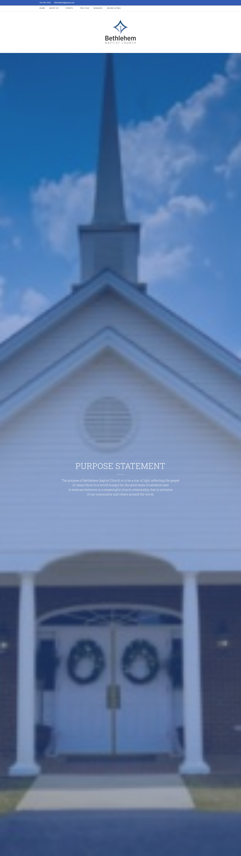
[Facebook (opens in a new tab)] (200, 2)
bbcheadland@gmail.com (64, 2)
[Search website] (198, 8)
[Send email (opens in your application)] (203, 2)
